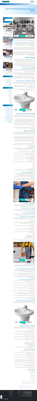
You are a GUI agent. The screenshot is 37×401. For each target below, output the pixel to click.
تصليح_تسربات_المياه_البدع (8, 111)
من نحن (20, 396)
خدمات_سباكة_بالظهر (8, 113)
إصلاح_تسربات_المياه (7, 108)
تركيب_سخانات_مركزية (10, 110)
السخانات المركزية (10, 90)
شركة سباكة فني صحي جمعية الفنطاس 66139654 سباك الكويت (8, 32)
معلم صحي (10, 103)
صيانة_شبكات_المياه (6, 120)
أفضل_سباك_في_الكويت (8, 107)
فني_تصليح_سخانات (11, 121)
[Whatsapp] (1, 396)
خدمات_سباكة (11, 113)
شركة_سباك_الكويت (9, 118)
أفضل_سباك (11, 107)
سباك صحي (10, 96)
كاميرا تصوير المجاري (9, 101)
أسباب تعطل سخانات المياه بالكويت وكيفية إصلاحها (8, 84)
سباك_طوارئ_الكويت (11, 116)
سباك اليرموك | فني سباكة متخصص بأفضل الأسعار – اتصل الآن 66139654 (8, 71)
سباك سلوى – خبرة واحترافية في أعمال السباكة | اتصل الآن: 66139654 (8, 45)
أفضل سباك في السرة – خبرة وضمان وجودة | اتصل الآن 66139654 (8, 58)
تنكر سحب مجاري (10, 94)
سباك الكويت (31, 76)
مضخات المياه (10, 102)
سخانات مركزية (10, 97)
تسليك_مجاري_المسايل (11, 111)
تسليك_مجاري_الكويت (5, 110)
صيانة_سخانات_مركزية (10, 120)
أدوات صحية (10, 89)
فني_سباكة (7, 121)
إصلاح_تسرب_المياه (11, 108)
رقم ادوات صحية (10, 95)
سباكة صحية (28, 239)
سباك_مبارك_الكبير (7, 116)
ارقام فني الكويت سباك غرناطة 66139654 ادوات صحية (29, 381)
